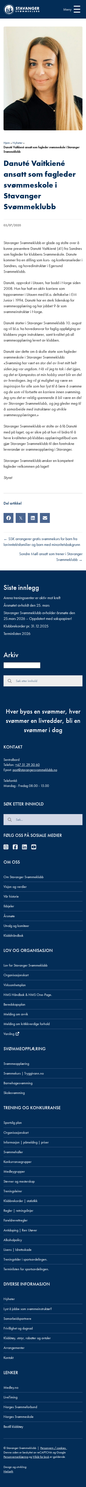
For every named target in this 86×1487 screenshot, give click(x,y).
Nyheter (17, 143)
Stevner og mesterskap (19, 1181)
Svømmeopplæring (16, 1063)
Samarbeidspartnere (17, 1318)
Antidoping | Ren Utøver (20, 1230)
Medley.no (11, 1387)
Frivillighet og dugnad (18, 1328)
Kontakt (8, 1357)
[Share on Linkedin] (33, 518)
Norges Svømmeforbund (20, 1407)
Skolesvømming (14, 1092)
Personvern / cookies (53, 1448)
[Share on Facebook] (8, 518)
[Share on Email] (45, 518)
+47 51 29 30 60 (27, 764)
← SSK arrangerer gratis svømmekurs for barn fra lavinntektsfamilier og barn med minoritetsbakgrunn (42, 541)
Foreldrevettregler (16, 1220)
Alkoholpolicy (13, 1240)
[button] (70, 9)
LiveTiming (10, 1397)
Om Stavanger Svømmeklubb (23, 877)
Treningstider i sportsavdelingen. (25, 1259)
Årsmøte (9, 916)
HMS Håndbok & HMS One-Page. (28, 994)
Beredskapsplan (14, 1004)
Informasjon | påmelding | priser (26, 1142)
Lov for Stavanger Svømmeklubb (25, 965)
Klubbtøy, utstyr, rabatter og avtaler (27, 1338)
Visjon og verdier (15, 886)
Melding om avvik (16, 1014)
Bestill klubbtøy (13, 1426)
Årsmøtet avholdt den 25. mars (26, 605)
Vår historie (11, 896)
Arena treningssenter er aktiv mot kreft (32, 597)
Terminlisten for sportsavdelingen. (26, 1269)
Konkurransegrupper (18, 1161)
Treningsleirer (13, 1191)
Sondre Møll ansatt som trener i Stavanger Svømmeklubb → (50, 556)
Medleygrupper (14, 1171)
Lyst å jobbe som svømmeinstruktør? (28, 1309)
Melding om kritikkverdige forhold (27, 1024)
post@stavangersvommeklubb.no (35, 769)
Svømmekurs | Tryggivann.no (24, 1073)
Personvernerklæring (16, 1457)
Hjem (7, 143)
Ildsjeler (9, 906)
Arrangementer (14, 1347)
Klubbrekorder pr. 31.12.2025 (26, 626)
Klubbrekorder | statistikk (20, 1200)
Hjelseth (8, 1471)
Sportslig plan (13, 1122)
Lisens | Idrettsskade (18, 1249)
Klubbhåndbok (13, 935)
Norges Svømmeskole (19, 1416)
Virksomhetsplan (15, 985)
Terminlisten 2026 (17, 633)
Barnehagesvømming (18, 1083)
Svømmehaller (13, 1152)
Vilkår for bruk (41, 1457)
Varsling (9, 1033)
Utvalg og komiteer (16, 925)
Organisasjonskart (16, 975)
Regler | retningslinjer (18, 1210)
